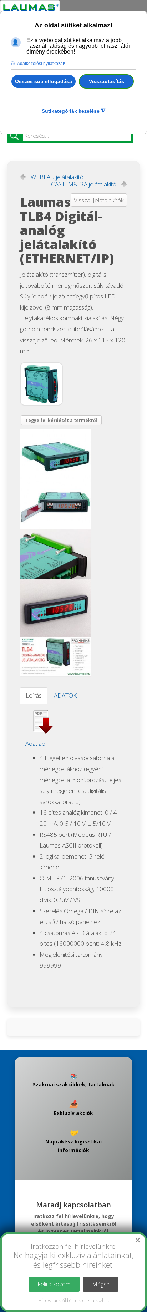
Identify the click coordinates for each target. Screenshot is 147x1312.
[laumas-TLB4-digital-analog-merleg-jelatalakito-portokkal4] (57, 657)
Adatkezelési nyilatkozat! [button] (41, 63)
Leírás (34, 695)
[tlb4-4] (57, 554)
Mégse (101, 1284)
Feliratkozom (53, 1284)
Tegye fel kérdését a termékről (61, 420)
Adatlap (35, 743)
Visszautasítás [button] (106, 81)
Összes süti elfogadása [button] (43, 81)
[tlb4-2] (57, 454)
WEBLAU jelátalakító (57, 177)
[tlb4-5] (57, 608)
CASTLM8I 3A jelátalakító (83, 184)
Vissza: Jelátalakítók (99, 200)
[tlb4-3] (57, 504)
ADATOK (65, 695)
